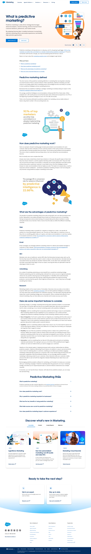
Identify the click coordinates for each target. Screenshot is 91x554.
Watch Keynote (66, 464)
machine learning (50, 384)
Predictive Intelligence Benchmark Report (30, 90)
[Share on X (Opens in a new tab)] (77, 45)
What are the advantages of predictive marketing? (34, 69)
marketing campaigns (39, 290)
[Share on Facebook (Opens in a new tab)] (80, 45)
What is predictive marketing (28, 63)
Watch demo (11, 40)
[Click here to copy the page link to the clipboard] (84, 45)
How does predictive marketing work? (30, 66)
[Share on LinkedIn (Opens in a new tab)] (73, 45)
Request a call (25, 501)
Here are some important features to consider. (33, 71)
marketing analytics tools (40, 56)
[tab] (31, 425)
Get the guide (39, 464)
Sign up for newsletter (54, 501)
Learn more (23, 40)
